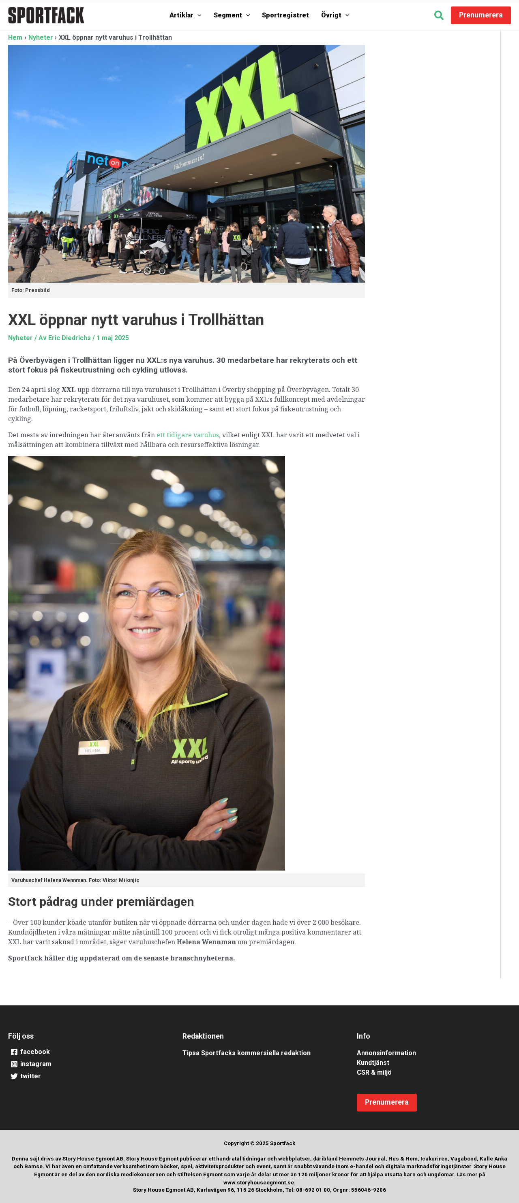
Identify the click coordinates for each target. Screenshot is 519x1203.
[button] (197, 15)
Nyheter (20, 338)
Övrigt (331, 15)
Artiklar (181, 15)
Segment (228, 15)
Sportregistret (285, 15)
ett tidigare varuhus (188, 434)
